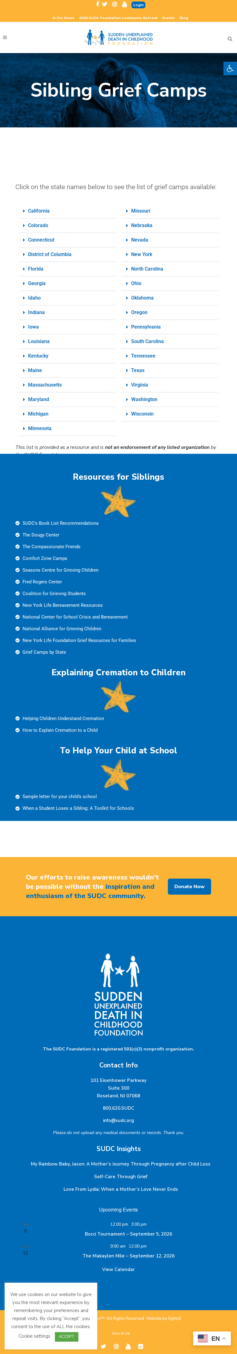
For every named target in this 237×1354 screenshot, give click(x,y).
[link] (230, 68)
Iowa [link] (33, 327)
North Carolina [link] (147, 269)
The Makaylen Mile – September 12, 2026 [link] (128, 1256)
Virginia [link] (139, 385)
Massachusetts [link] (45, 385)
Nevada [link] (139, 240)
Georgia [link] (37, 283)
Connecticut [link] (41, 240)
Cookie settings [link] (34, 1336)
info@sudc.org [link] (118, 1120)
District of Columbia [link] (50, 254)
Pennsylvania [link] (146, 327)
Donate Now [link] (189, 886)
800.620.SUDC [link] (118, 1108)
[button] (67, 211)
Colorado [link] (38, 225)
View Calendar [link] (118, 1269)
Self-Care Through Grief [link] (121, 1177)
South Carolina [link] (147, 341)
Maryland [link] (38, 399)
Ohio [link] (136, 283)
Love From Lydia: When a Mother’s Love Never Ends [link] (121, 1189)
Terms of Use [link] (120, 1333)
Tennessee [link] (143, 356)
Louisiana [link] (39, 341)
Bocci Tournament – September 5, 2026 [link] (128, 1234)
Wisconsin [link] (142, 414)
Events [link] (168, 17)
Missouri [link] (140, 211)
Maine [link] (35, 370)
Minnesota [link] (40, 428)
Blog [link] (184, 17)
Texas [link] (137, 370)
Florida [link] (36, 269)
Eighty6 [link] (174, 1318)
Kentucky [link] (38, 356)
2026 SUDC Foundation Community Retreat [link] (118, 17)
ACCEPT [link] (67, 1337)
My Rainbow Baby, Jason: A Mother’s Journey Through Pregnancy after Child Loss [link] (120, 1164)
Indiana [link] (36, 312)
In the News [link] (63, 17)
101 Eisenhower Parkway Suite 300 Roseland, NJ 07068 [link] (118, 1088)
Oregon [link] (139, 312)
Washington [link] (144, 399)
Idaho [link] (34, 298)
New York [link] (141, 254)
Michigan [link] (38, 414)
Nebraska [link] (141, 225)
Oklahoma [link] (142, 298)
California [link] (39, 211)
